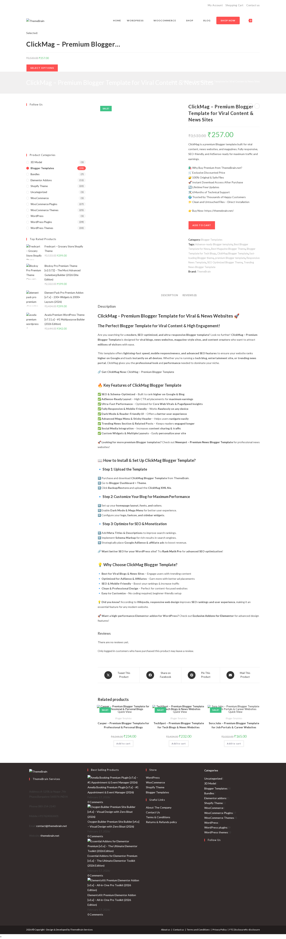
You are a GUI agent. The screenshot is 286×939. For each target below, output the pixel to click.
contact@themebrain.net (51, 826)
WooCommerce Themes (44, 210)
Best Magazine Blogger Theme (228, 248)
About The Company (158, 807)
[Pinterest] (36, 5)
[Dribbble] (41, 5)
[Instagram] (45, 5)
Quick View (235, 711)
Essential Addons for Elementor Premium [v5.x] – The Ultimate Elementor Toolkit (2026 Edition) (112, 860)
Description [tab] (169, 295)
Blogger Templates (211, 239)
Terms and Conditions (198, 929)
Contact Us (153, 812)
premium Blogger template (230, 257)
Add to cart (201, 225)
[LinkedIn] (205, 877)
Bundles (35, 174)
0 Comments (95, 802)
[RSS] (58, 5)
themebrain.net (49, 835)
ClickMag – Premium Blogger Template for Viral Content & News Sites (220, 81)
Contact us (253, 5)
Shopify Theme (39, 186)
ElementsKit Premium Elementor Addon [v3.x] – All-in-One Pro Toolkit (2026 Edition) (112, 899)
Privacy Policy (219, 929)
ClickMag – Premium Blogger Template (150, 371)
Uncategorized (39, 192)
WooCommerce (40, 198)
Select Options (42, 67)
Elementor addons (41, 180)
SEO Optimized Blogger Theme (225, 262)
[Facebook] (32, 5)
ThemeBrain (204, 271)
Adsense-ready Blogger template (214, 244)
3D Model (36, 162)
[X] (28, 5)
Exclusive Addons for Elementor (213, 615)
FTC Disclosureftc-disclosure (244, 929)
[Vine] (54, 5)
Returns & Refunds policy (161, 822)
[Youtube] (49, 5)
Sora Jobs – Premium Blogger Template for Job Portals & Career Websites (234, 725)
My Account (215, 5)
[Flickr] (27, 130)
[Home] (166, 81)
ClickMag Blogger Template (232, 253)
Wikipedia (143, 602)
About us (165, 929)
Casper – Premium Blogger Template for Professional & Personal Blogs (123, 725)
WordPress (37, 216)
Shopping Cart (234, 5)
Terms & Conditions (158, 817)
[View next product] (257, 106)
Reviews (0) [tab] (189, 295)
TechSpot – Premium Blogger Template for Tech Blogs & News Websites (179, 725)
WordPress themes (42, 228)
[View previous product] (250, 106)
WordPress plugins (41, 222)
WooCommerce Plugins (44, 204)
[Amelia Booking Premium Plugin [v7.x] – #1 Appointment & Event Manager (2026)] (114, 779)
